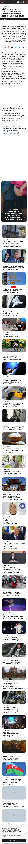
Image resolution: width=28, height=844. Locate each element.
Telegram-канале (7, 68)
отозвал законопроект (10, 133)
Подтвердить (14, 840)
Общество (4, 19)
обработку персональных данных (9, 833)
